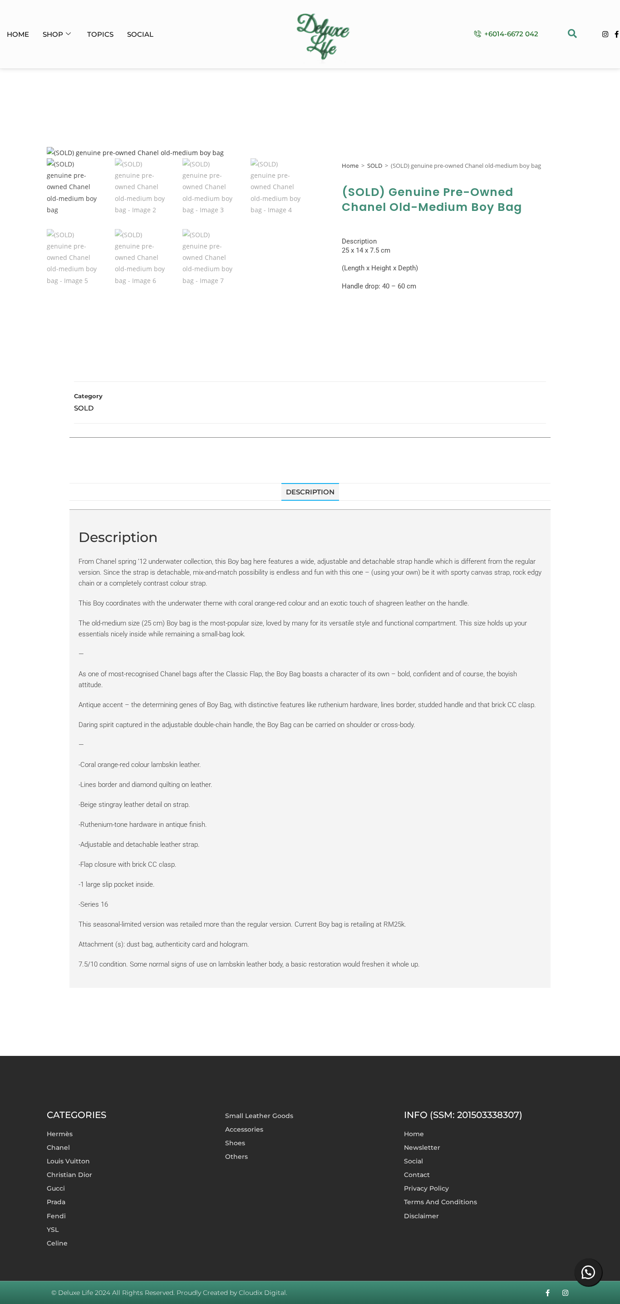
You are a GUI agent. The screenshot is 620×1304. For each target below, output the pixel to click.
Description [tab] (310, 492)
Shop (53, 34)
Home (18, 34)
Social (140, 34)
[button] (572, 34)
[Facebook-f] (616, 34)
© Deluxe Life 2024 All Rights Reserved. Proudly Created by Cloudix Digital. (169, 1293)
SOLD (374, 165)
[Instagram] (605, 34)
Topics (100, 34)
